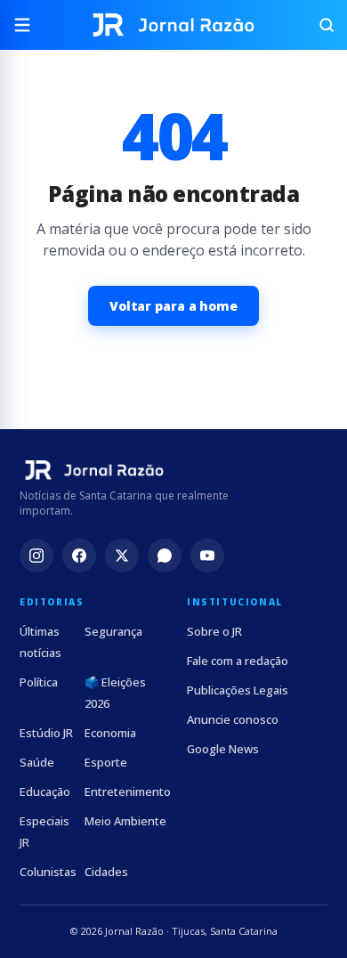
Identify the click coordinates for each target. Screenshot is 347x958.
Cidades (106, 872)
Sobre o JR (214, 631)
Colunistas (48, 872)
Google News (223, 749)
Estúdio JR (46, 733)
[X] (122, 555)
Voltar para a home (173, 305)
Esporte (106, 762)
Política (39, 682)
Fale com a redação (237, 661)
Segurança (113, 631)
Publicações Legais (237, 690)
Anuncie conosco (232, 719)
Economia (110, 733)
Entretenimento (128, 791)
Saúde (37, 762)
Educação (45, 791)
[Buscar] (319, 25)
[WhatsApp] (165, 555)
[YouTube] (207, 555)
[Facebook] (79, 555)
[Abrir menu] (28, 25)
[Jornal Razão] (173, 24)
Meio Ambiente (125, 821)
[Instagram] (36, 555)
